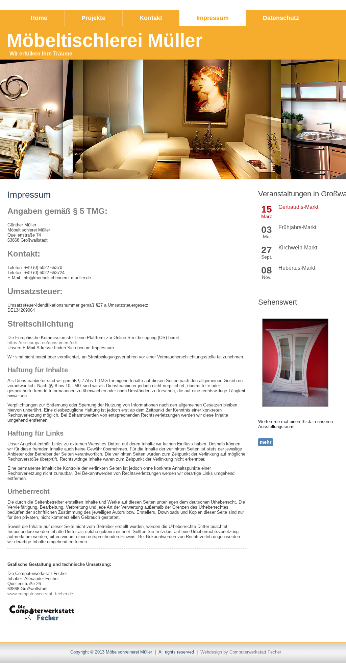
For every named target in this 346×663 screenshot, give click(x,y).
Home (38, 18)
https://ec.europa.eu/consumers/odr (42, 342)
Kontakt (151, 18)
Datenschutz (281, 18)
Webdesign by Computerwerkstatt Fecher (240, 652)
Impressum (212, 18)
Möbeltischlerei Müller (104, 40)
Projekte (93, 18)
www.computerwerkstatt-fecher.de (40, 593)
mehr (265, 442)
